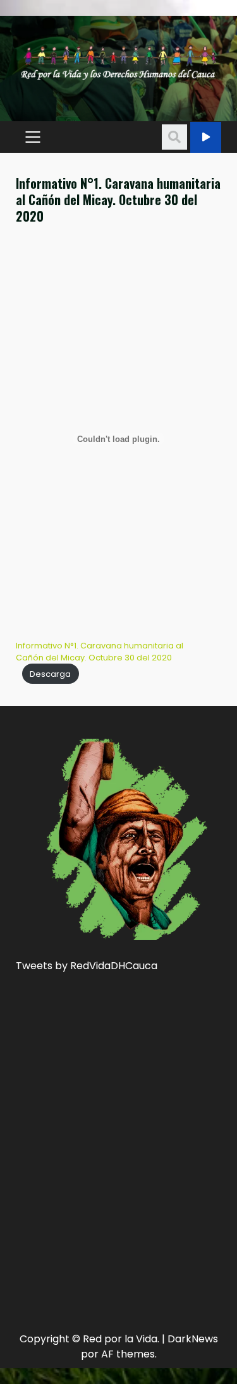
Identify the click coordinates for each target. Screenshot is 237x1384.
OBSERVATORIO (205, 137)
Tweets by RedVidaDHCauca (86, 965)
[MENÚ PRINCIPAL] (32, 137)
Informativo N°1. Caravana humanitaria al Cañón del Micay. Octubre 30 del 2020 (99, 651)
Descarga (50, 674)
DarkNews (192, 1339)
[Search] (174, 137)
